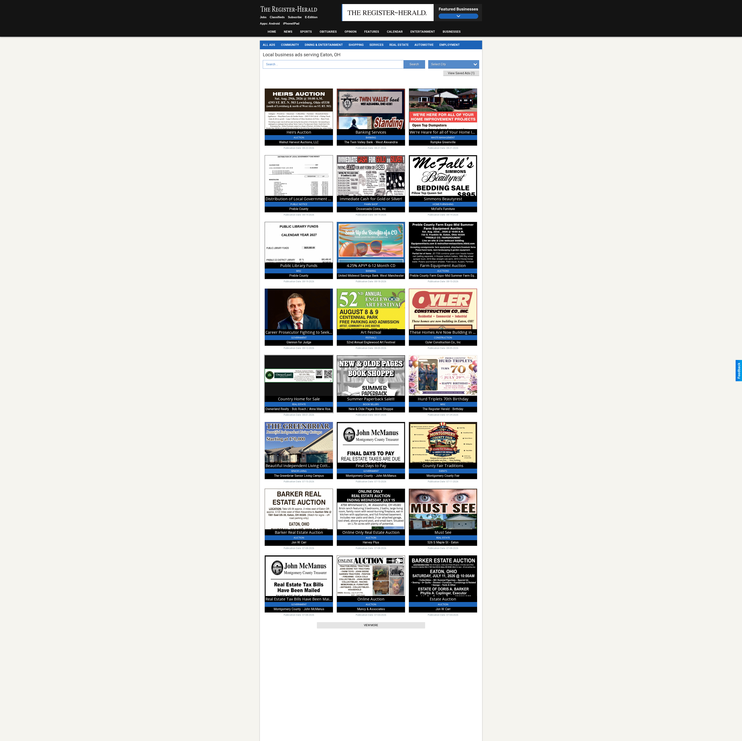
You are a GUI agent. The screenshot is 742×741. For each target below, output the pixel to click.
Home (272, 31)
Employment (449, 45)
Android (274, 23)
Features (371, 31)
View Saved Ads (461, 73)
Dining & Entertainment (324, 45)
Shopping (356, 45)
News (288, 31)
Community (290, 45)
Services (376, 45)
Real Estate (399, 45)
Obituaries (328, 31)
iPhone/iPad (291, 23)
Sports (306, 31)
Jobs (263, 17)
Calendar (395, 31)
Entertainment (422, 31)
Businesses (452, 31)
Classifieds (277, 17)
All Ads (269, 45)
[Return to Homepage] (289, 9)
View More (371, 625)
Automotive (424, 45)
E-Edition (311, 17)
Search (414, 64)
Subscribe (295, 17)
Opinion (351, 31)
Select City (438, 64)
